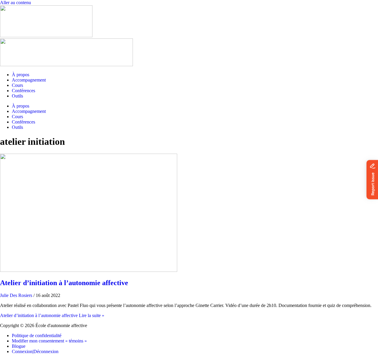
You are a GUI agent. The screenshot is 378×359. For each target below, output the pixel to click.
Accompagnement (29, 79)
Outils (17, 95)
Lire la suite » (52, 315)
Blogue (18, 346)
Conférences (23, 90)
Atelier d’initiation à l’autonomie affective (64, 283)
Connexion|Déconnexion (35, 351)
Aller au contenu (15, 2)
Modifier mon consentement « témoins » (49, 340)
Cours (17, 85)
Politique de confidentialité (36, 335)
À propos (20, 74)
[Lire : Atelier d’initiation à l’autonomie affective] (88, 270)
